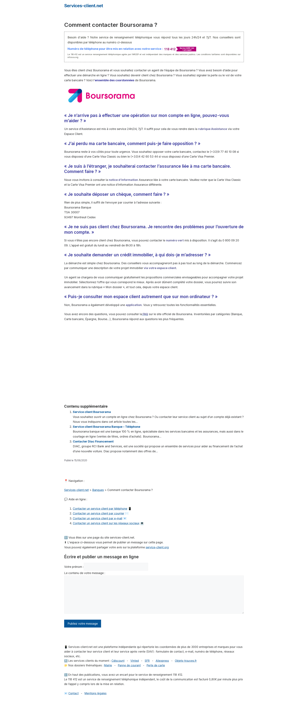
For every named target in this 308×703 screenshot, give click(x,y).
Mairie (108, 665)
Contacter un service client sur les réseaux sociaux (106, 523)
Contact (73, 693)
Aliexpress (162, 660)
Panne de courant (129, 665)
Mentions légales (96, 693)
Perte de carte (156, 665)
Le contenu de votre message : (84, 573)
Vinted (134, 660)
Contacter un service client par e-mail (97, 518)
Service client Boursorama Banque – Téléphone (106, 426)
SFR (147, 660)
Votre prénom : (74, 566)
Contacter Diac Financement (93, 441)
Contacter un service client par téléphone (100, 508)
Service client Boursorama (92, 412)
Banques (98, 490)
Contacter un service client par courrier (98, 513)
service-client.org (157, 547)
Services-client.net (83, 5)
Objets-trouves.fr (186, 660)
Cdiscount (117, 660)
